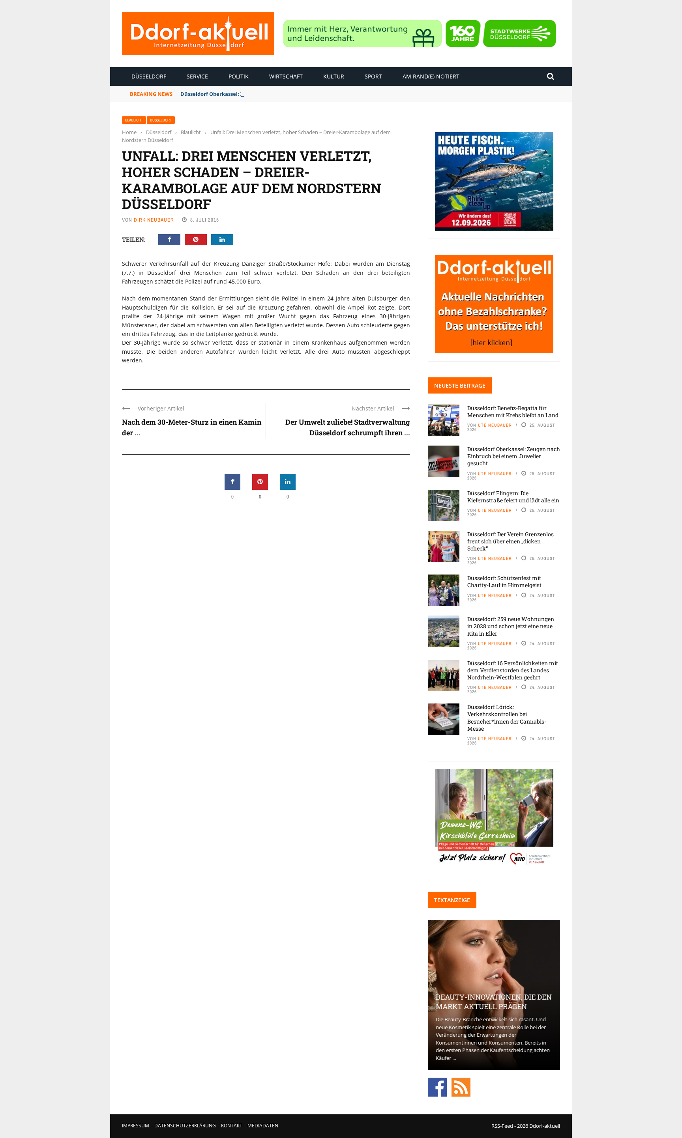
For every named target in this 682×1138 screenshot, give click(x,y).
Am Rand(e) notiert (431, 76)
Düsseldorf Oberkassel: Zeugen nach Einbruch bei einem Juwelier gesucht (274, 93)
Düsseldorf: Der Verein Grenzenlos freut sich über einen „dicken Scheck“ (510, 541)
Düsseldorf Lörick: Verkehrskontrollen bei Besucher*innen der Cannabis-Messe (506, 717)
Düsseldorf (148, 76)
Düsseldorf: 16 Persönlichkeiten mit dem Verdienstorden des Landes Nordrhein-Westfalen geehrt (512, 670)
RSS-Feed (502, 1125)
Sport (373, 76)
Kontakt (231, 1125)
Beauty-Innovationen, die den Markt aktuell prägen (494, 1001)
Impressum (135, 1125)
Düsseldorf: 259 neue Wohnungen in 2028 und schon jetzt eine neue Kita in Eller (510, 626)
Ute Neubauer (495, 425)
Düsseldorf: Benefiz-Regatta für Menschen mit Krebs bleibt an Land (512, 411)
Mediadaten (262, 1125)
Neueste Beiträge (459, 385)
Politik (239, 76)
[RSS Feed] (461, 1086)
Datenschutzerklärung (185, 1125)
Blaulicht (134, 120)
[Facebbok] (437, 1086)
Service (197, 76)
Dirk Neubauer (154, 219)
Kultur (333, 76)
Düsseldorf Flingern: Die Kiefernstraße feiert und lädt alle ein (513, 496)
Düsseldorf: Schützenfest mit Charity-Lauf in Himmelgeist (504, 581)
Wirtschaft (286, 76)
